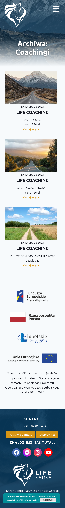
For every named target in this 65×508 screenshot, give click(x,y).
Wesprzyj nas (47, 434)
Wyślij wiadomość (21, 434)
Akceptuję (48, 499)
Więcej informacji (28, 500)
